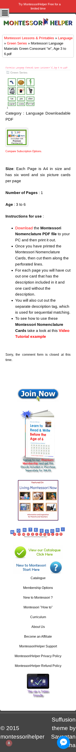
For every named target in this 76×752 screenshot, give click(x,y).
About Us (38, 626)
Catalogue (38, 578)
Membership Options (38, 587)
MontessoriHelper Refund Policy (38, 665)
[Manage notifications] (9, 743)
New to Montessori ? (38, 597)
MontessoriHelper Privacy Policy (38, 656)
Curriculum (38, 617)
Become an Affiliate (38, 636)
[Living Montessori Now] (38, 519)
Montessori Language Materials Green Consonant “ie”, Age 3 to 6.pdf (36, 68)
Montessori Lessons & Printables (29, 38)
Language (65, 38)
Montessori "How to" (38, 607)
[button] (4, 13)
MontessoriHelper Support (38, 646)
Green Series (17, 43)
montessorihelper (22, 737)
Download (24, 228)
